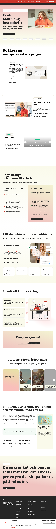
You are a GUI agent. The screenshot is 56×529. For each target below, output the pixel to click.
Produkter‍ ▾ (18, 1)
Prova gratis (51, 1)
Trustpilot (9, 154)
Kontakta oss (38, 1)
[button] (50, 142)
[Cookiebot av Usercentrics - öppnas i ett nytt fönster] (5, 527)
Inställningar (13, 527)
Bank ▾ (25, 1)
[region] (37, 142)
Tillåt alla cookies (48, 520)
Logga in (47, 1)
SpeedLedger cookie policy (29, 525)
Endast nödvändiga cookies (49, 522)
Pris (21, 1)
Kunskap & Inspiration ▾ (31, 1)
